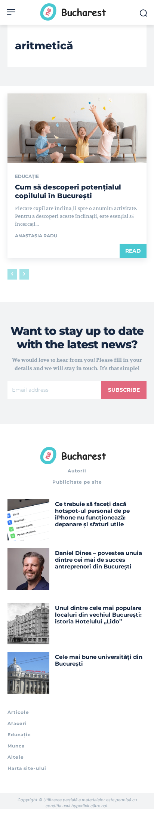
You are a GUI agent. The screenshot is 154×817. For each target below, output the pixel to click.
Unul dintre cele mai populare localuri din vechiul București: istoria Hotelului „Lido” (98, 614)
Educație (27, 176)
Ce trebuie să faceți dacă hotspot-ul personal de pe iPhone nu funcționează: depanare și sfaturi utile (92, 514)
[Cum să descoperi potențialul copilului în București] (77, 128)
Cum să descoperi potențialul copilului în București (68, 191)
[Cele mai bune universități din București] (28, 673)
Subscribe (124, 389)
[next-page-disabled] (24, 274)
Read (133, 250)
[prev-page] (12, 274)
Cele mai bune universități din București (98, 660)
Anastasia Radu (36, 235)
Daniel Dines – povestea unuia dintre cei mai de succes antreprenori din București (98, 559)
